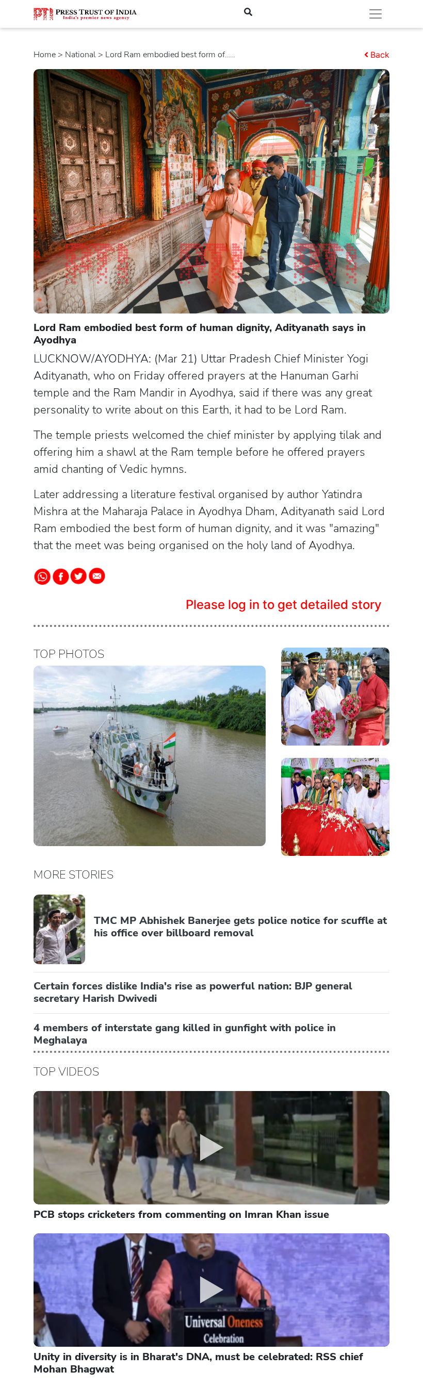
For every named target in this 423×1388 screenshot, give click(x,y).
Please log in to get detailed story (284, 604)
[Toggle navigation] (375, 14)
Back (379, 54)
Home (45, 54)
